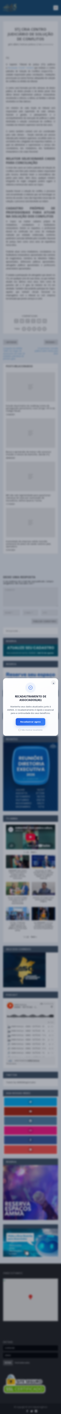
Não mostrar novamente (31, 730)
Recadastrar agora (30, 721)
